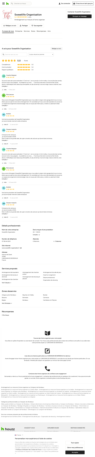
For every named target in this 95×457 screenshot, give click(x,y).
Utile (5, 89)
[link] (5, 86)
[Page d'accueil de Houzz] (8, 428)
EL (4, 95)
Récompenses (41, 31)
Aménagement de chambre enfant (11, 416)
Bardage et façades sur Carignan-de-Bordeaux (31, 406)
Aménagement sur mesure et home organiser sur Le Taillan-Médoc (65, 395)
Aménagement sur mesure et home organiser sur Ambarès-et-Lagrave (48, 391)
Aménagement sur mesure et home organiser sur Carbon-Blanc (19, 389)
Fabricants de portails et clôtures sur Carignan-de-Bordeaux (57, 408)
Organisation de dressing (48, 416)
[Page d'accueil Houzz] (7, 3)
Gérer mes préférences (75, 447)
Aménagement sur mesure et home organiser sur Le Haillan (56, 389)
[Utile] (3, 90)
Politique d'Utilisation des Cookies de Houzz (29, 449)
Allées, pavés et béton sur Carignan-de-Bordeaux (15, 404)
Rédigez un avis (56, 48)
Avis (49, 31)
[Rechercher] (12, 3)
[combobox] (21, 3)
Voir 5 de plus (6, 282)
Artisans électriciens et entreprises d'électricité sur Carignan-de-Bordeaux (52, 404)
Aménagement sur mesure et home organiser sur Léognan (18, 397)
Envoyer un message (80, 16)
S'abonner (58, 241)
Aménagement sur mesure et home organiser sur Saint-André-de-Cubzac (39, 393)
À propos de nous (8, 31)
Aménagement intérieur (64, 416)
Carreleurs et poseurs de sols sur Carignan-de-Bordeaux (61, 406)
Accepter (75, 452)
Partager (25, 25)
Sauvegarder (38, 25)
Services (27, 31)
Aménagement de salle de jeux (31, 416)
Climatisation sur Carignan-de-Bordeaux (27, 408)
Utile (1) (6, 124)
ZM (4, 130)
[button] (3, 3)
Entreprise (18, 31)
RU (4, 115)
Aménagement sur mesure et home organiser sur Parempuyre (27, 395)
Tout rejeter (75, 443)
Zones (33, 31)
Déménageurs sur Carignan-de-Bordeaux (40, 409)
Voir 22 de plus (6, 303)
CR (4, 76)
